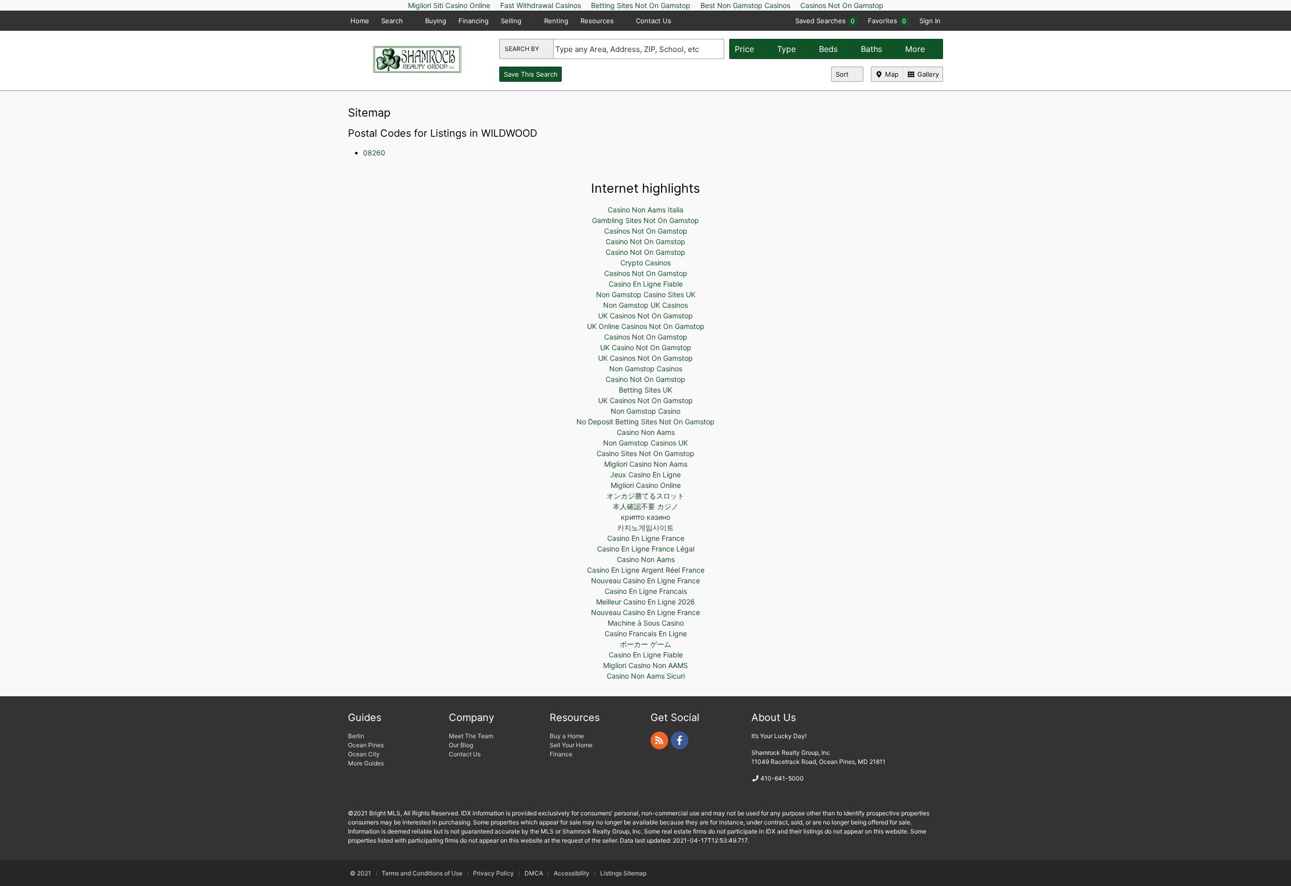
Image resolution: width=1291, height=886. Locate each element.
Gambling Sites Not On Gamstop (645, 220)
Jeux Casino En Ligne (645, 474)
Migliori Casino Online (646, 485)
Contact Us (653, 21)
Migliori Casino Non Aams (645, 464)
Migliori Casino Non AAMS (645, 665)
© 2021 (360, 873)
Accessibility (572, 873)
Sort (843, 74)
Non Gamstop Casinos (645, 368)
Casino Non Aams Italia (645, 209)
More (916, 49)
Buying (435, 21)
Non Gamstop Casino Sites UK (645, 294)
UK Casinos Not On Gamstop (645, 315)
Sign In (930, 21)
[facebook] (679, 740)
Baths (873, 49)
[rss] (659, 740)
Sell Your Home (571, 745)
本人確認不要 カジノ (645, 506)
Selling (512, 21)
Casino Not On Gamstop (645, 241)
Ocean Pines (366, 745)
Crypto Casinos (645, 262)
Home (359, 21)
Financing (473, 21)
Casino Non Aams (646, 432)
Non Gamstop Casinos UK (645, 442)
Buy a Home (567, 736)
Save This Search (531, 74)
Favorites (887, 21)
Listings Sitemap (623, 873)
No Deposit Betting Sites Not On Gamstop (645, 421)
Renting (556, 21)
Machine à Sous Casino (646, 623)
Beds (829, 49)
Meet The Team (471, 736)
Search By (523, 48)
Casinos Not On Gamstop (645, 231)
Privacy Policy (493, 873)
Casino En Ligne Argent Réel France (646, 570)
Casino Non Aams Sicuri (646, 676)
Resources (598, 21)
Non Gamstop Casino (645, 411)
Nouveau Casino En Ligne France (645, 580)
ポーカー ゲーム (645, 644)
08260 (374, 152)
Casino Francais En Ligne (646, 633)
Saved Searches (825, 21)
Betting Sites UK (645, 389)
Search (393, 21)
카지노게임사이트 (645, 527)
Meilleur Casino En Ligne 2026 (645, 601)
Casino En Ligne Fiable (646, 284)
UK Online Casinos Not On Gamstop (646, 326)
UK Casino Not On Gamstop (645, 347)
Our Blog (461, 745)
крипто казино (645, 517)
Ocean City (364, 754)
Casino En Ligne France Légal (645, 548)
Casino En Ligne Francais (646, 591)
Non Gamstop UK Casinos (645, 305)
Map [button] (891, 74)
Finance (561, 754)
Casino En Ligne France (645, 538)
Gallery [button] (927, 74)
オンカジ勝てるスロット (645, 495)
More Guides (366, 763)
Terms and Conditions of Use (422, 873)
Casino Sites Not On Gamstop (645, 453)
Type (787, 49)
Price (745, 49)
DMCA (533, 873)
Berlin (356, 736)
